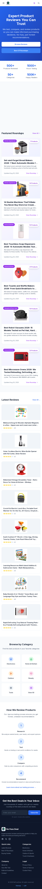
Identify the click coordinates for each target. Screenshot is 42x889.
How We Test (6, 868)
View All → (36, 400)
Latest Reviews (6, 848)
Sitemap (18, 885)
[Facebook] (3, 839)
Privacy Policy (27, 865)
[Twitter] (6, 839)
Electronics (26, 848)
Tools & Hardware (28, 856)
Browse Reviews (21, 44)
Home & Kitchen (28, 850)
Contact (4, 873)
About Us (4, 865)
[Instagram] (10, 839)
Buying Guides (6, 853)
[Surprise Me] (34, 3)
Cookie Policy (27, 870)
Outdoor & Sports (28, 853)
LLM (25, 885)
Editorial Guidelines (8, 870)
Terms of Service (28, 868)
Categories (27, 844)
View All (35, 133)
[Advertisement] (21, 104)
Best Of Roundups (21, 51)
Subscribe (34, 813)
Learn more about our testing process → (21, 787)
